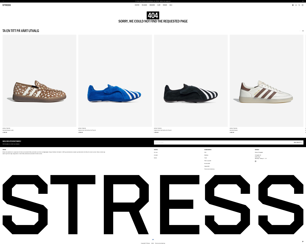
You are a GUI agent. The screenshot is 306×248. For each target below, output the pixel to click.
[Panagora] (302, 241)
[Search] (299, 5)
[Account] (296, 5)
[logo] (7, 5)
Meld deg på (297, 142)
